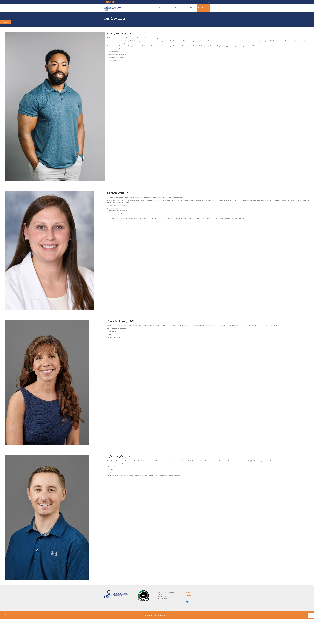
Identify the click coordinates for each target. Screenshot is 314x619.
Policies (187, 592)
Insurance (188, 595)
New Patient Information (179, 2)
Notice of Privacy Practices (193, 598)
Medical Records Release (192, 2)
